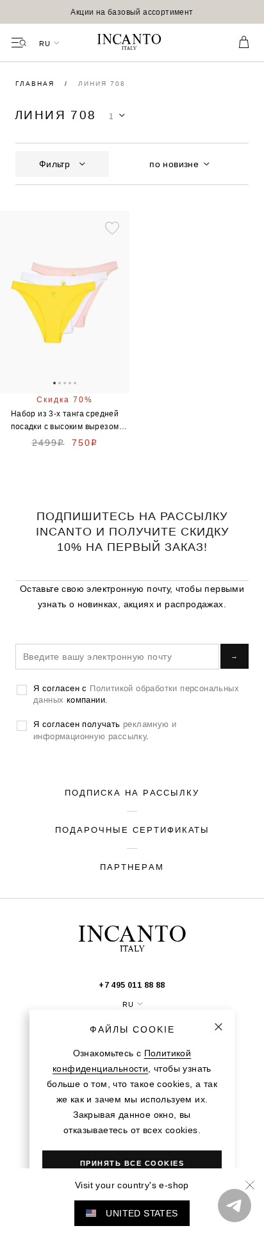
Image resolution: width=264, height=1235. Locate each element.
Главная (36, 83)
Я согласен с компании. (136, 694)
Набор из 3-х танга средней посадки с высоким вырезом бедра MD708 (65, 421)
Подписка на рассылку (132, 792)
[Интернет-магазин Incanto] (132, 43)
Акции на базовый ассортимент (131, 12)
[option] (132, 12)
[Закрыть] (218, 1027)
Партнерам (132, 867)
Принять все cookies (132, 1163)
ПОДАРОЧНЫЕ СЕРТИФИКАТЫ (132, 829)
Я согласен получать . (104, 729)
